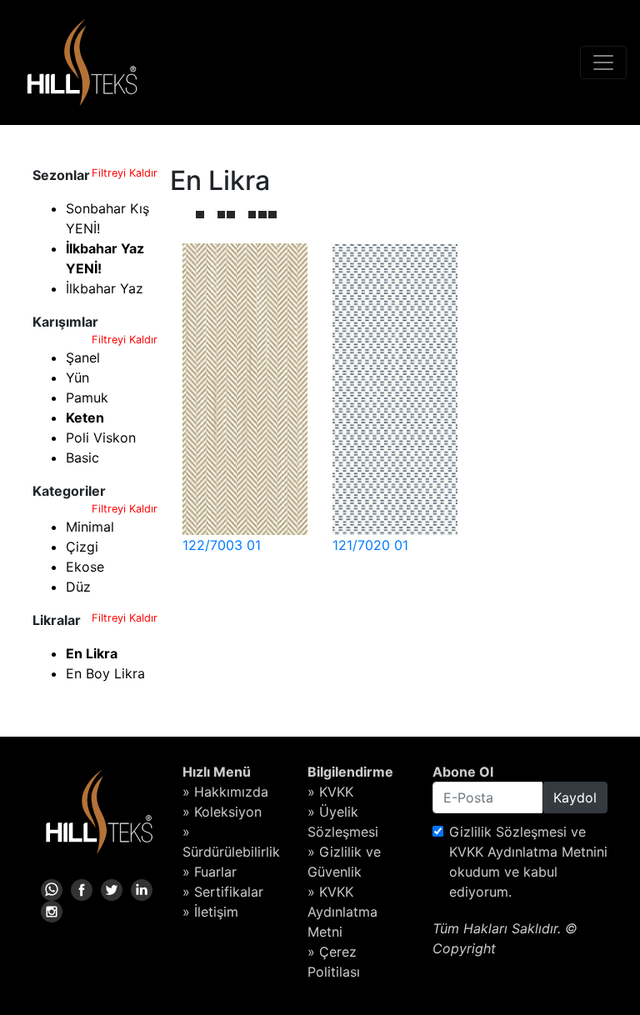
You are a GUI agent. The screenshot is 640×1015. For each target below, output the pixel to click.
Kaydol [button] (575, 797)
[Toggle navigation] (603, 62)
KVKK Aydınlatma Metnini (528, 851)
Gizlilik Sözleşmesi (508, 831)
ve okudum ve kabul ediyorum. (528, 861)
